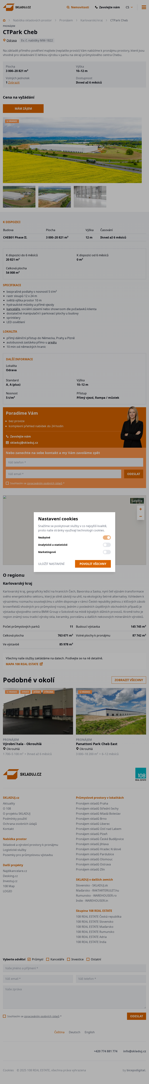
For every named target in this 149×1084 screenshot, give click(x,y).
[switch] (107, 537)
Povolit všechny (93, 564)
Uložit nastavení (51, 564)
